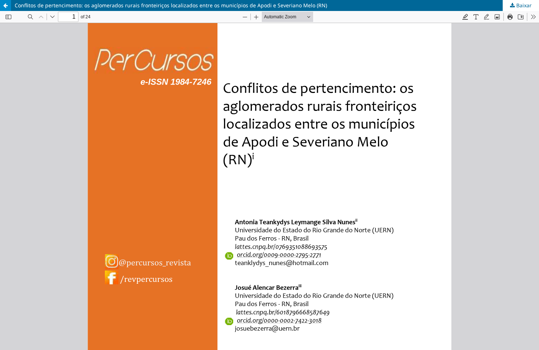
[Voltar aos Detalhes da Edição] (5, 5)
